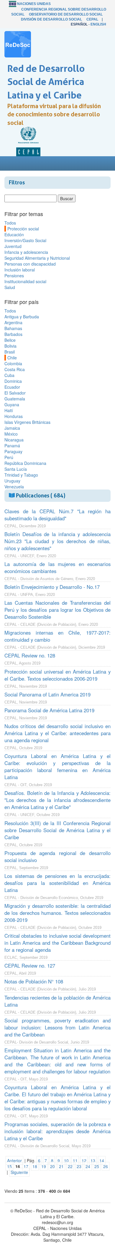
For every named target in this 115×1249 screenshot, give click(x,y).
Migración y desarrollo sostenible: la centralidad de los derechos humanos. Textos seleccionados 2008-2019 (57, 912)
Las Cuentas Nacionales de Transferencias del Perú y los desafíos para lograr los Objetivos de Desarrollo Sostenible (57, 609)
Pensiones (14, 275)
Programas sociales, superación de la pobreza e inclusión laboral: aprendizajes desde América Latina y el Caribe (57, 1131)
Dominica (13, 381)
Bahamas (13, 328)
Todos (10, 223)
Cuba (9, 375)
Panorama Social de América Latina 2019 (49, 710)
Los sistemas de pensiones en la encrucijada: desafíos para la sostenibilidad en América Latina (57, 882)
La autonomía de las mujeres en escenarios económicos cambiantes (57, 567)
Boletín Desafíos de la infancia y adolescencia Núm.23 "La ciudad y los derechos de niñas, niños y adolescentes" (57, 541)
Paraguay (13, 451)
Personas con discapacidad (30, 264)
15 (9, 1166)
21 (61, 1166)
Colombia (13, 363)
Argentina (13, 322)
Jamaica (12, 428)
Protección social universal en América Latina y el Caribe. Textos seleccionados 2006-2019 (57, 675)
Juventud (13, 246)
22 (70, 1166)
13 (93, 1160)
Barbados (13, 334)
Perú (8, 457)
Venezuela (14, 487)
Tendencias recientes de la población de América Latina (57, 1001)
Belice (10, 340)
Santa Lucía (15, 469)
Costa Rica (14, 369)
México (11, 434)
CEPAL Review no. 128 (29, 655)
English (98, 24)
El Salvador (15, 393)
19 (43, 1166)
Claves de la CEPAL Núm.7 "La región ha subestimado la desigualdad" (57, 515)
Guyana (11, 404)
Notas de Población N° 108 (33, 981)
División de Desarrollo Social (51, 19)
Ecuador (12, 387)
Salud (9, 287)
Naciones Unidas (34, 4)
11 (75, 1160)
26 (105, 1166)
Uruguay (12, 481)
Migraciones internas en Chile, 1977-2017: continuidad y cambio (57, 636)
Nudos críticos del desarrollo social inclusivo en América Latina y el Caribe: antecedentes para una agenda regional (57, 733)
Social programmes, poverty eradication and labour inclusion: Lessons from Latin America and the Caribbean (57, 1027)
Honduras (13, 416)
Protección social (23, 229)
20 (52, 1166)
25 (96, 1166)
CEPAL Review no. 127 (29, 965)
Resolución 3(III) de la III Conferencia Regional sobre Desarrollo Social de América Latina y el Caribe (57, 830)
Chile (12, 358)
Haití (8, 410)
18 (34, 1166)
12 (84, 1160)
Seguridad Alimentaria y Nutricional (37, 258)
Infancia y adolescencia (26, 252)
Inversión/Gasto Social (25, 240)
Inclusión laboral (19, 270)
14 (101, 1160)
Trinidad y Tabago (21, 475)
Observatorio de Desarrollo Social (66, 14)
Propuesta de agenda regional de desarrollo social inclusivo (57, 856)
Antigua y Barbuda (21, 317)
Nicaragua (14, 440)
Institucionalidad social (25, 281)
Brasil (9, 352)
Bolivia (10, 346)
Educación (14, 234)
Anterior (14, 1160)
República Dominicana (25, 463)
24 (88, 1166)
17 (26, 1166)
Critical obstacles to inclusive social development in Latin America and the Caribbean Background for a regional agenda (57, 942)
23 (79, 1166)
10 (66, 1160)
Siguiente (19, 1172)
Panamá (12, 445)
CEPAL (92, 19)
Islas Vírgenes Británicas (27, 422)
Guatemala (14, 399)
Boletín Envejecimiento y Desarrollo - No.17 (52, 586)
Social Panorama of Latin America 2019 (47, 694)
